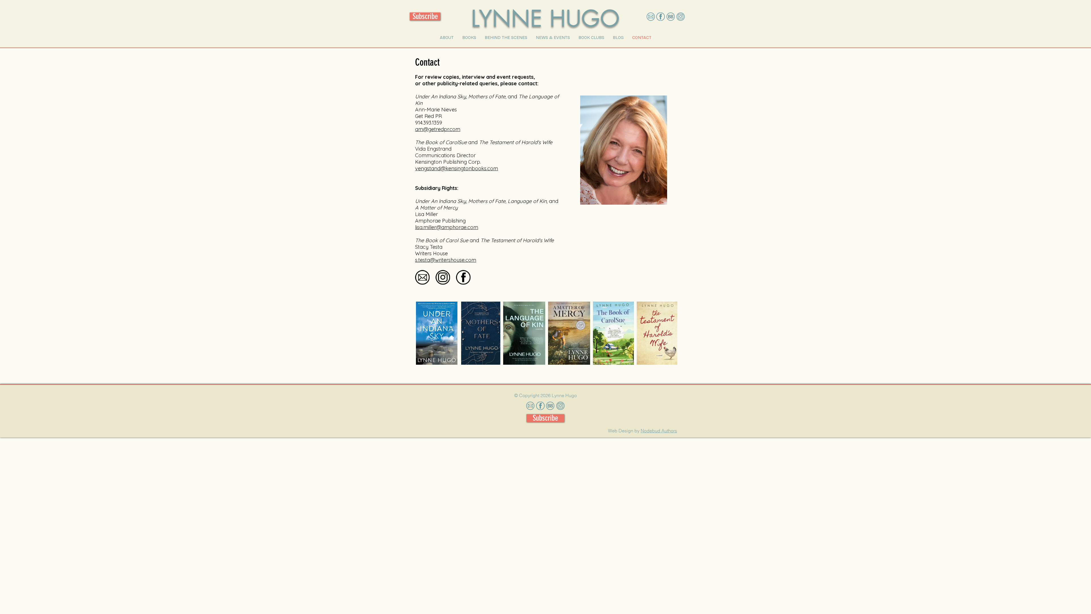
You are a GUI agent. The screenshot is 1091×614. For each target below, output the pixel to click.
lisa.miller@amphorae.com (446, 227)
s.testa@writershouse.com (445, 260)
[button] (447, 37)
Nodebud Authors (659, 430)
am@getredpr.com (437, 129)
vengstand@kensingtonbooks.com (456, 168)
